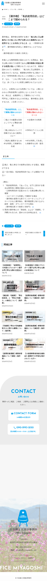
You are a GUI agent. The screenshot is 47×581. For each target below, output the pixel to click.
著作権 (17, 24)
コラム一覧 (8, 24)
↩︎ (33, 207)
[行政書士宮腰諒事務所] (11, 3)
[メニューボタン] (43, 3)
